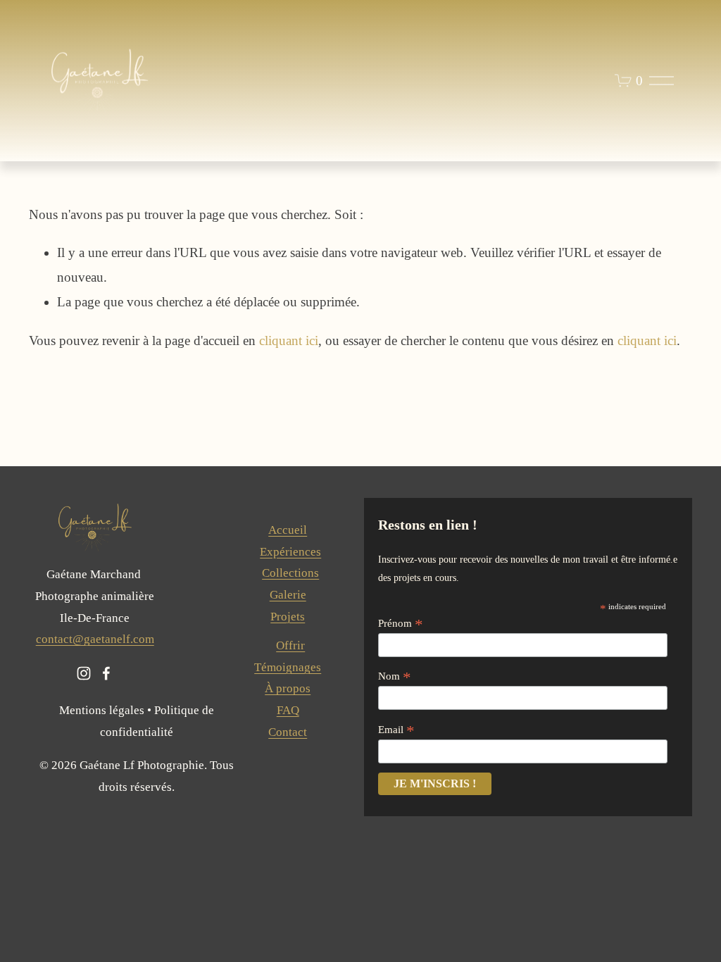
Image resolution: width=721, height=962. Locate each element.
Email (396, 730)
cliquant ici (288, 340)
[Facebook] (106, 673)
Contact (287, 732)
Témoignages (287, 667)
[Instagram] (84, 673)
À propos (288, 688)
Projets (287, 616)
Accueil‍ (287, 530)
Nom (394, 676)
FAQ (288, 710)
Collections (290, 573)
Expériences (290, 551)
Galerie (288, 594)
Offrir (290, 645)
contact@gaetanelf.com (95, 639)
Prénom (400, 623)
